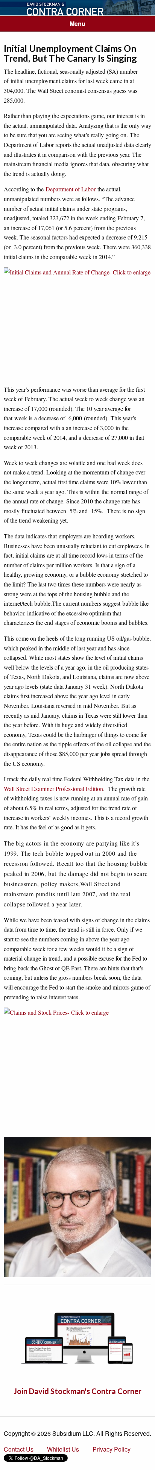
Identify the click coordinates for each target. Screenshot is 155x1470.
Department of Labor (71, 189)
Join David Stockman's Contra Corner (77, 1391)
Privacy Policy (112, 1449)
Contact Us (18, 1449)
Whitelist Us (63, 1449)
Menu (77, 23)
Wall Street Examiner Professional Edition (53, 789)
